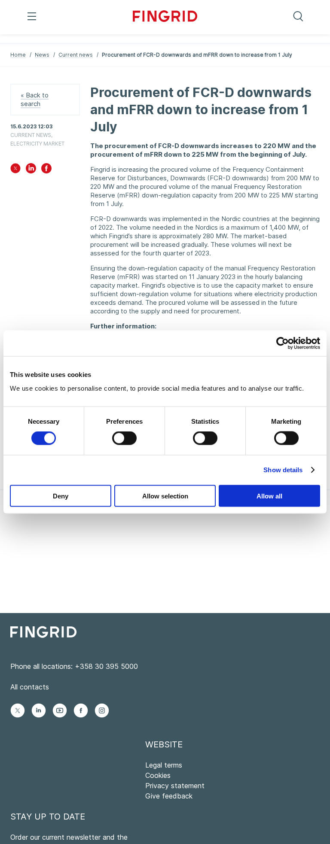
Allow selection (165, 495)
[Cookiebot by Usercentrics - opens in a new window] (282, 343)
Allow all (269, 495)
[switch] (124, 438)
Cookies (158, 775)
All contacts (29, 687)
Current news (75, 55)
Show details (282, 470)
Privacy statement (175, 785)
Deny (60, 495)
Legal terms (163, 765)
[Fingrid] (165, 17)
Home (18, 55)
